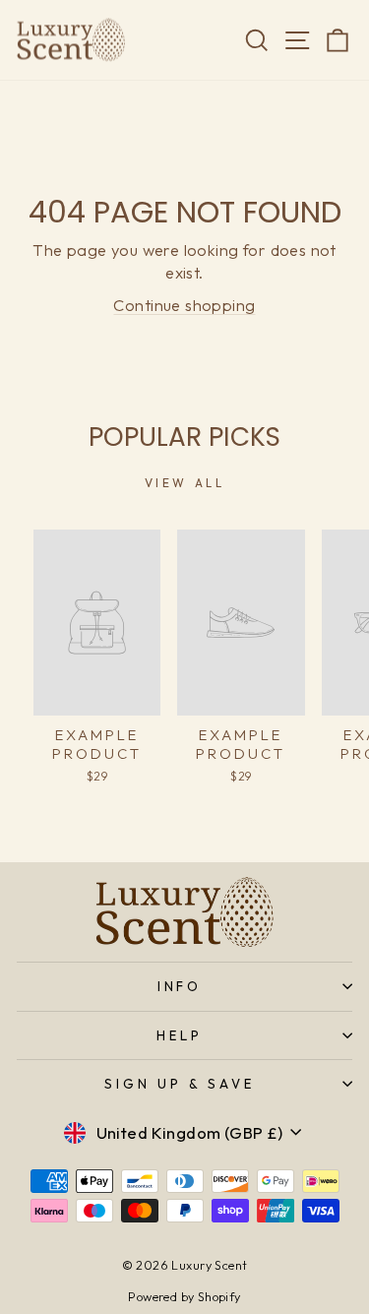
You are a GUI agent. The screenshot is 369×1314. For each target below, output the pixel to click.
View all (185, 482)
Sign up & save (179, 1084)
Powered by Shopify (184, 1296)
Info (180, 986)
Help (179, 1035)
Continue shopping (184, 304)
